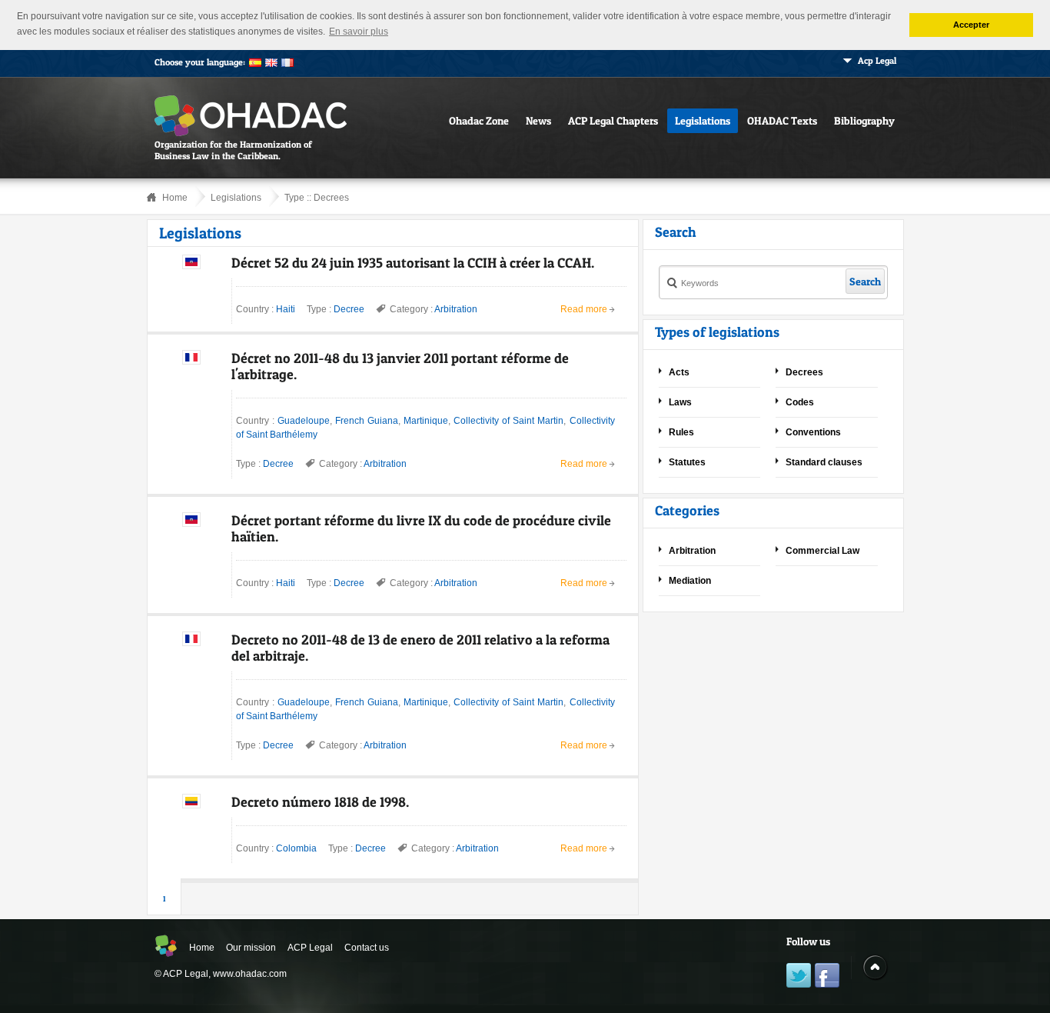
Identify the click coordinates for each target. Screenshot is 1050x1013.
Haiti (285, 309)
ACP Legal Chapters (613, 120)
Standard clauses (824, 462)
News (538, 120)
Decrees (331, 197)
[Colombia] (191, 805)
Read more (583, 309)
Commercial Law (822, 550)
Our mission (251, 947)
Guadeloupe (303, 420)
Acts (679, 372)
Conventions (813, 432)
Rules (681, 432)
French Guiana (366, 420)
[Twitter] (798, 977)
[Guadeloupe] (191, 361)
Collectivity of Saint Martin (508, 420)
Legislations (702, 120)
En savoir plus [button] (358, 31)
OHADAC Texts (782, 120)
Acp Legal (877, 60)
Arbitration (455, 309)
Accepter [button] (971, 24)
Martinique (426, 420)
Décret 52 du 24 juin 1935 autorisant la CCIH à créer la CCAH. (412, 263)
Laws (680, 402)
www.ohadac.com (250, 973)
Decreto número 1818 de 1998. (320, 802)
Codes (800, 402)
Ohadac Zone (479, 120)
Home (175, 197)
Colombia (296, 848)
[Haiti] (191, 266)
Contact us (366, 947)
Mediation (690, 580)
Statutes (687, 462)
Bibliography (864, 120)
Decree (349, 309)
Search (865, 281)
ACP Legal (310, 947)
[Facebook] (827, 977)
